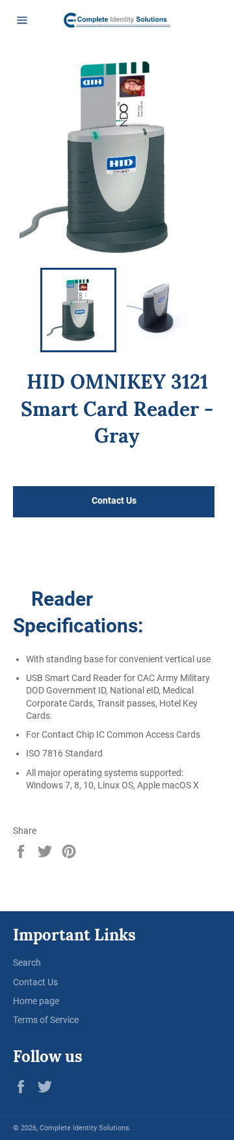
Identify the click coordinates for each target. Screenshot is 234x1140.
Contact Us (35, 982)
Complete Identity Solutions (84, 1128)
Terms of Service (46, 1020)
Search (27, 962)
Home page (36, 1001)
